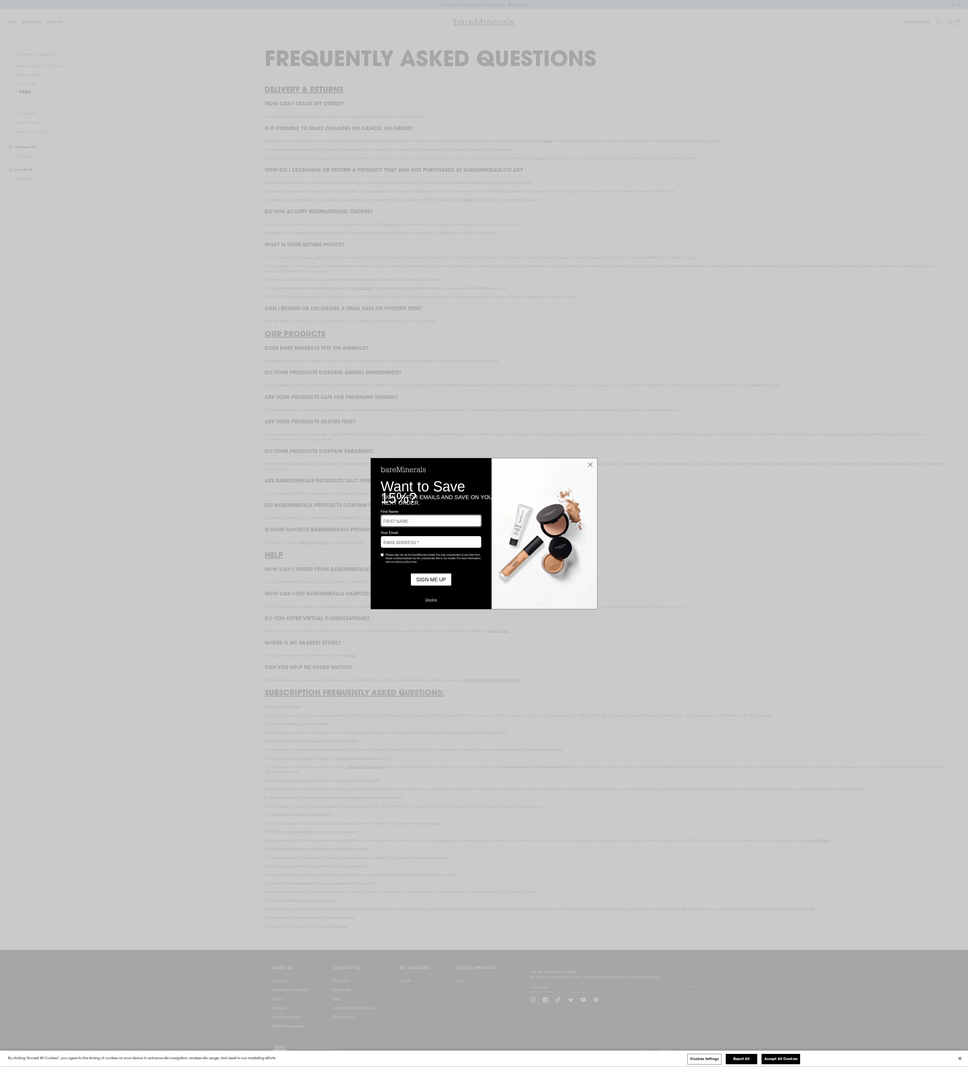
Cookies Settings (704, 1059)
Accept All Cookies (780, 1059)
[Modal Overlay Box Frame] (484, 533)
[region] (484, 1059)
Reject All (741, 1059)
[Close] (959, 1058)
